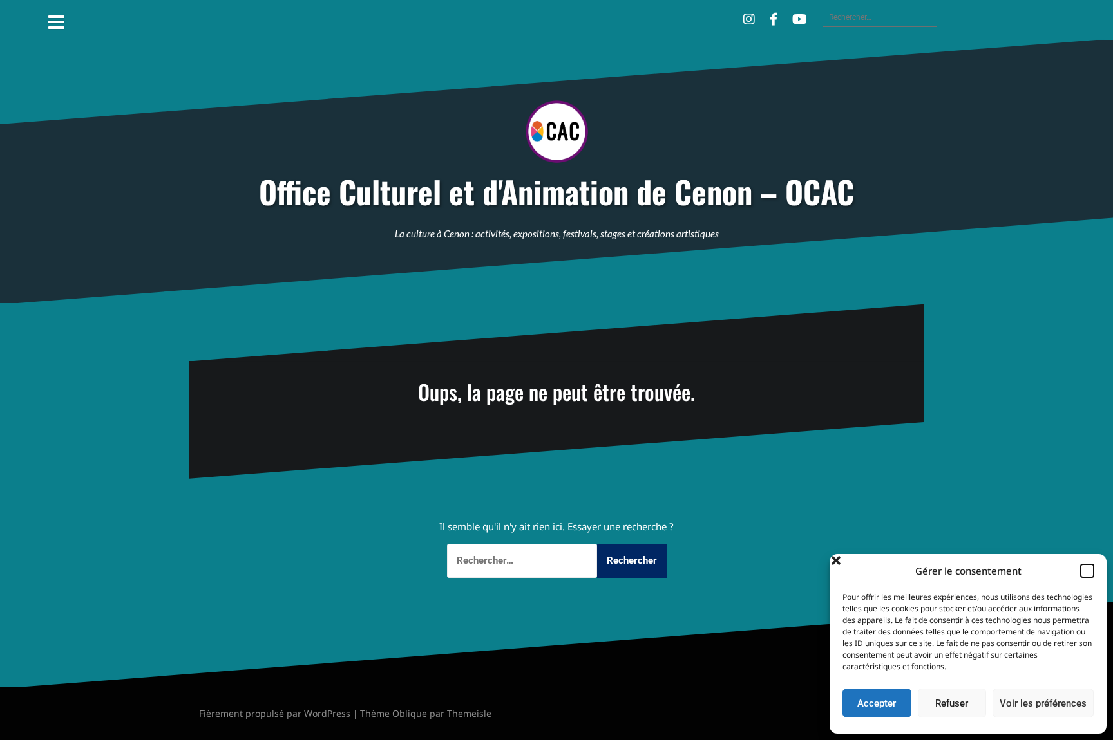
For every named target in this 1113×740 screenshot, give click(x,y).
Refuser (951, 703)
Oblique (409, 713)
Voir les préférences (1043, 703)
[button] (1087, 570)
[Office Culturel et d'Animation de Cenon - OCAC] (557, 135)
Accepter (876, 703)
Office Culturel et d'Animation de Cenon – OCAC (556, 192)
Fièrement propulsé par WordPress (274, 713)
